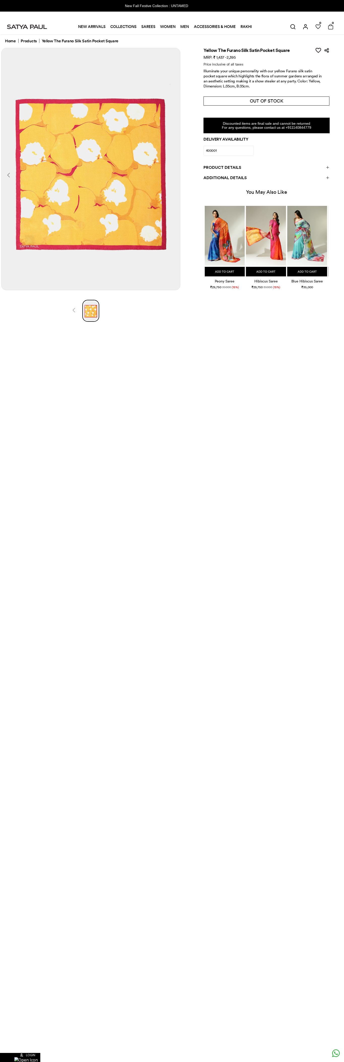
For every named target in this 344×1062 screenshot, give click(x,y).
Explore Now (207, 6)
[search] (293, 27)
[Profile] (305, 27)
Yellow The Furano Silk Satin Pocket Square (80, 41)
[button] (205, 242)
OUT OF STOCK (266, 101)
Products (29, 41)
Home (10, 41)
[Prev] (74, 311)
